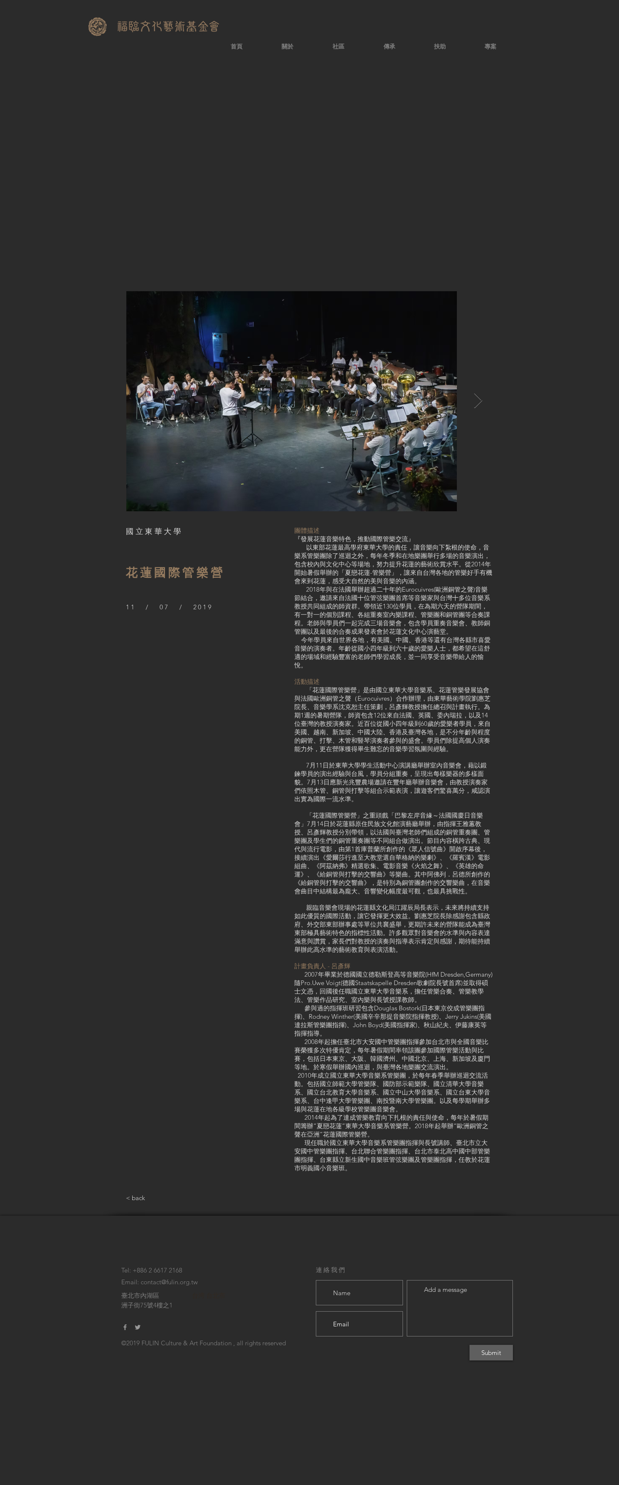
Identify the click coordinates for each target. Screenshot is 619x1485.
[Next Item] (478, 401)
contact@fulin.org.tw (169, 1282)
